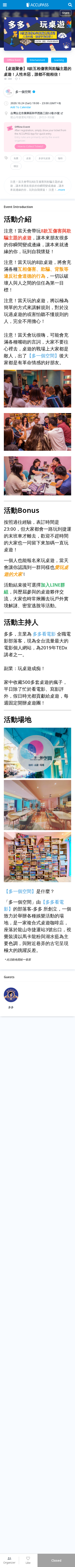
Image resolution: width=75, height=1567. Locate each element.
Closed (56, 1560)
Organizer (9, 1562)
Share (65, 13)
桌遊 (28, 158)
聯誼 (16, 166)
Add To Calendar (20, 107)
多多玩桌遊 (44, 158)
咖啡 (60, 158)
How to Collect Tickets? (30, 146)
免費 (16, 158)
